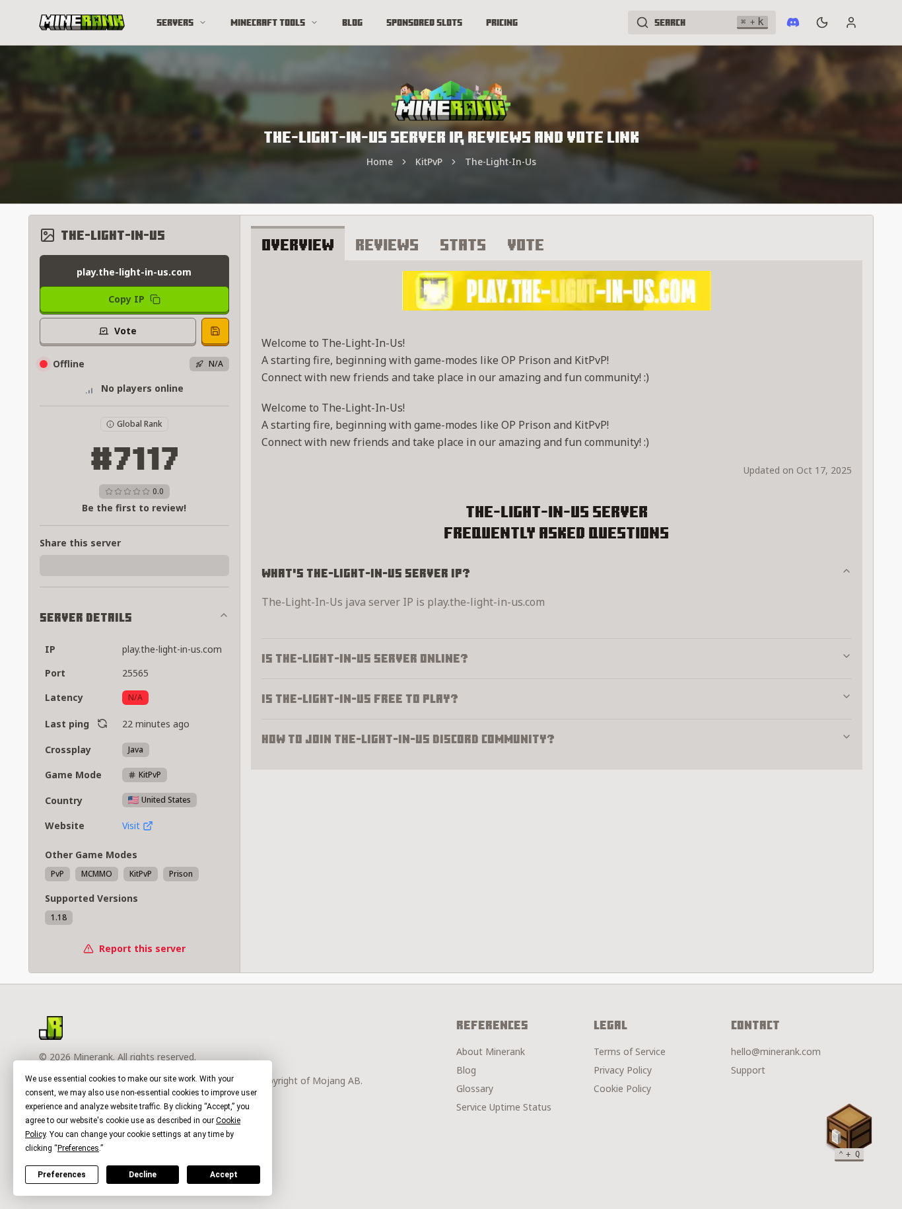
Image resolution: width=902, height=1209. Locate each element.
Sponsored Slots (424, 22)
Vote (525, 244)
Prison (181, 873)
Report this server (142, 948)
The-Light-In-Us (500, 161)
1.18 (59, 917)
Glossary (474, 1088)
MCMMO (96, 873)
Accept (224, 1174)
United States (166, 799)
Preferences (62, 1174)
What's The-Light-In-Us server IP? (365, 573)
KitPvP (428, 161)
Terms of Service (630, 1051)
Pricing (502, 22)
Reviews (387, 244)
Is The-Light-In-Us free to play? (359, 698)
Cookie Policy (622, 1088)
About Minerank (490, 1051)
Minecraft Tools (267, 22)
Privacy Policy (623, 1070)
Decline (142, 1174)
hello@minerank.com (776, 1051)
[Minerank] (82, 22)
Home (379, 161)
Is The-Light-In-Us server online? (364, 658)
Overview (297, 244)
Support (748, 1070)
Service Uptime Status (503, 1107)
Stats (463, 244)
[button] (849, 1129)
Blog (352, 22)
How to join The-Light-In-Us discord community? (408, 739)
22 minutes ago (156, 723)
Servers (174, 22)
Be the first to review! (134, 507)
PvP (57, 873)
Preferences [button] (78, 1148)
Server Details (86, 617)
